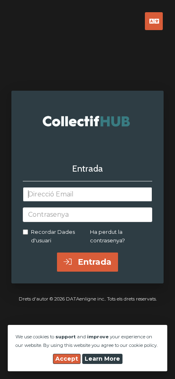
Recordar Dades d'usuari (53, 236)
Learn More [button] (102, 358)
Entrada (93, 262)
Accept (66, 358)
